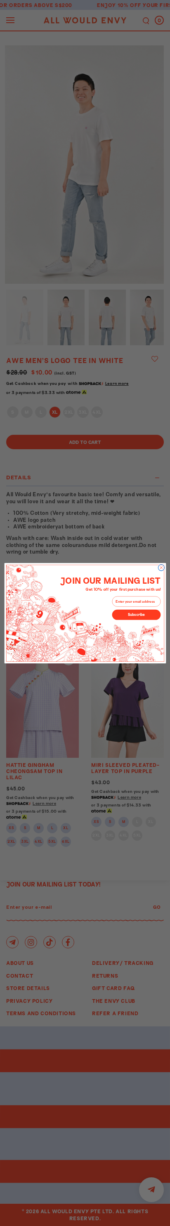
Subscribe (136, 615)
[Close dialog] (161, 567)
